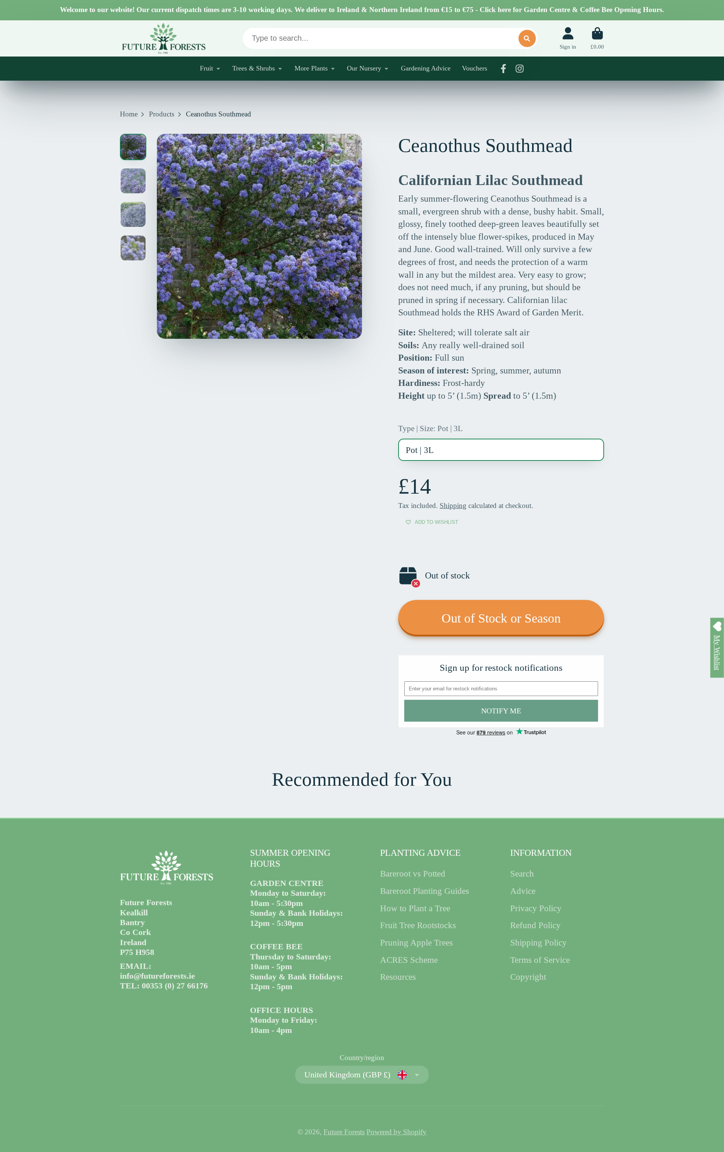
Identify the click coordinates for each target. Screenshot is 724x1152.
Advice (522, 891)
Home (129, 114)
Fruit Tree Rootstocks (418, 925)
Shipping (453, 505)
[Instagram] (519, 68)
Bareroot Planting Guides (424, 891)
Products (161, 114)
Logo (163, 38)
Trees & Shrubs (253, 68)
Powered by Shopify (396, 1132)
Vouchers (474, 68)
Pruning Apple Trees (416, 942)
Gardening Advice (426, 68)
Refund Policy (535, 925)
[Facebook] (503, 68)
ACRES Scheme (409, 960)
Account (568, 38)
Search (522, 873)
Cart (597, 38)
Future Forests (344, 1132)
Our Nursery (364, 68)
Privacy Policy (535, 908)
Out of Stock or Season (501, 618)
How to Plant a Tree (415, 908)
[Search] (527, 38)
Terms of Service (540, 960)
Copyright (528, 977)
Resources (398, 977)
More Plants (311, 68)
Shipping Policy (538, 942)
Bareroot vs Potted (412, 873)
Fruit (206, 68)
